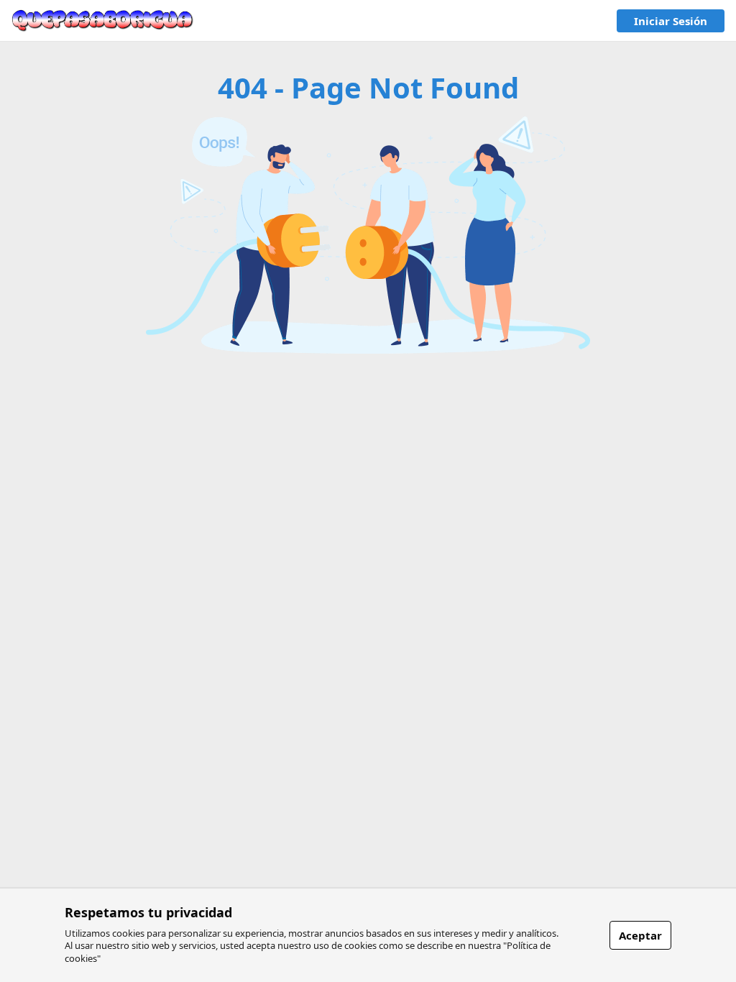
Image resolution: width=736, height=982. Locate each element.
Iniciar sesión (670, 21)
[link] (103, 20)
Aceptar (640, 935)
